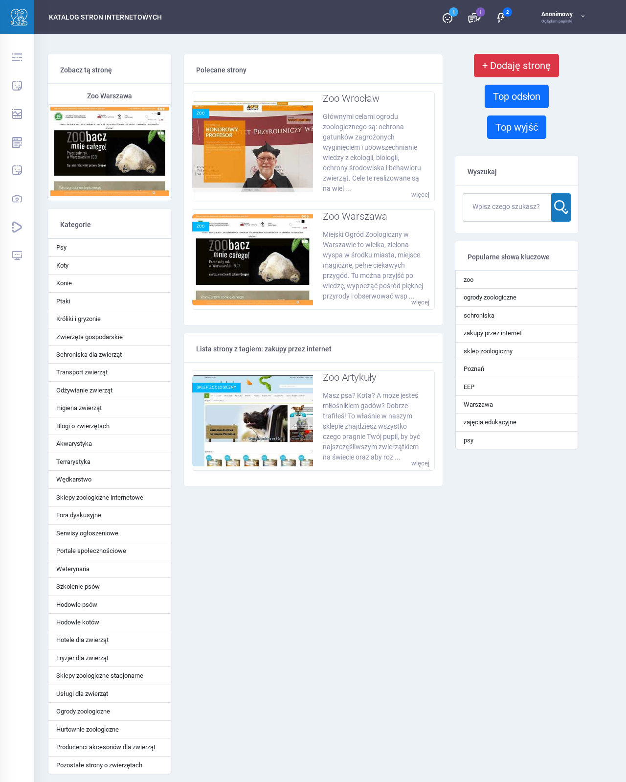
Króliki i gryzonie (78, 318)
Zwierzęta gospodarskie (89, 337)
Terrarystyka (73, 461)
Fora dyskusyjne (78, 515)
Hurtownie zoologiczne (87, 729)
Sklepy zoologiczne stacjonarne (99, 675)
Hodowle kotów (77, 622)
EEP (469, 387)
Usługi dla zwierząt (82, 693)
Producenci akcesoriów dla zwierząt (106, 747)
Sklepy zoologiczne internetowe (99, 497)
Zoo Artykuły (350, 377)
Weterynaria (72, 569)
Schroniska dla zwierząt (89, 354)
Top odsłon (516, 96)
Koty (62, 265)
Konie (64, 283)
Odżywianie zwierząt (84, 390)
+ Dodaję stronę (516, 65)
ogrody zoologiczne (490, 297)
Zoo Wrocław (351, 98)
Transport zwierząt (82, 372)
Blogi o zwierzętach (83, 426)
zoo (201, 113)
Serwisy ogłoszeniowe (87, 533)
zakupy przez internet (493, 333)
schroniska (479, 315)
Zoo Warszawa (355, 216)
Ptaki (63, 301)
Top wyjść (516, 127)
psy (468, 440)
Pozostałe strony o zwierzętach (99, 765)
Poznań (474, 368)
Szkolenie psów (78, 586)
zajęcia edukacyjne (490, 422)
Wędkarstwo (73, 479)
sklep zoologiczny (216, 387)
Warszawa (478, 404)
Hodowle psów (76, 604)
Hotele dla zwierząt (82, 640)
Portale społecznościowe (91, 550)
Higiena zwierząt (79, 408)
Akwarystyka (74, 443)
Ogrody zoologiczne (83, 711)
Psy (61, 247)
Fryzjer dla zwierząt (82, 658)
